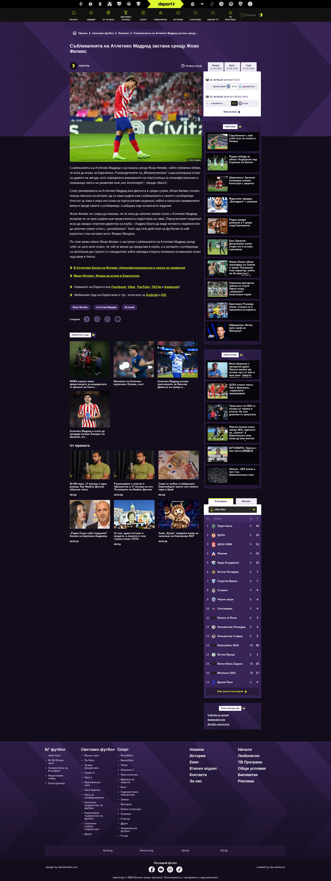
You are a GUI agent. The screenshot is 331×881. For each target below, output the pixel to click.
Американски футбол (129, 830)
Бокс (124, 787)
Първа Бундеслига (91, 766)
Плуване (126, 813)
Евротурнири (56, 783)
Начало (74, 20)
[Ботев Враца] (250, 4)
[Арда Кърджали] (119, 4)
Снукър (125, 818)
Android (152, 295)
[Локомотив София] (231, 4)
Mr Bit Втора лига (229, 97)
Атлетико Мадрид (106, 307)
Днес (232, 67)
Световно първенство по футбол (93, 805)
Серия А (89, 772)
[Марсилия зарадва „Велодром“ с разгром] (232, 204)
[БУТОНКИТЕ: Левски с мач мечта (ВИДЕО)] (232, 454)
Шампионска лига (92, 784)
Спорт (143, 20)
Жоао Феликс (80, 307)
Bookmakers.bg (216, 719)
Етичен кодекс (203, 768)
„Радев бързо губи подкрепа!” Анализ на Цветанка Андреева (88, 534)
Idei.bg (185, 850)
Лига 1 (88, 777)
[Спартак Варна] (138, 4)
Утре (249, 67)
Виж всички (230, 111)
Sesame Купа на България (58, 769)
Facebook (118, 287)
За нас (196, 781)
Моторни (126, 804)
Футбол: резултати (218, 724)
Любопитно (160, 20)
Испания (123, 33)
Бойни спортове (131, 809)
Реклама (246, 781)
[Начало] (75, 33)
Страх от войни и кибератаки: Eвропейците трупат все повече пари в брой (178, 486)
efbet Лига (225, 80)
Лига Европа (92, 790)
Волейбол (127, 755)
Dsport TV (213, 20)
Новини (91, 20)
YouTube (143, 287)
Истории (178, 20)
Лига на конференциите (94, 796)
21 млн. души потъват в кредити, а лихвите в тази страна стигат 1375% (130, 536)
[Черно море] (240, 4)
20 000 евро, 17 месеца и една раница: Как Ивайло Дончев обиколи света (88, 486)
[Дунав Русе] (212, 4)
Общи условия (252, 768)
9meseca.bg (146, 850)
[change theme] (260, 15)
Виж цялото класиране (230, 691)
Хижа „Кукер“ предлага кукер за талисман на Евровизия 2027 (178, 534)
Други (88, 834)
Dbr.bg (224, 850)
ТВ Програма (230, 18)
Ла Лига (89, 760)
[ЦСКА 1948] (100, 4)
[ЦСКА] (90, 4)
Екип (194, 762)
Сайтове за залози (218, 715)
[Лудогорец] (81, 4)
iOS (163, 295)
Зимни (125, 799)
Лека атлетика (129, 774)
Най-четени (230, 354)
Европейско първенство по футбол (93, 815)
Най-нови (230, 126)
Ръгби (124, 835)
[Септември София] (202, 4)
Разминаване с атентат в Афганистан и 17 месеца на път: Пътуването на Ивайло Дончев (133, 486)
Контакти (198, 775)
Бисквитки (248, 775)
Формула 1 (127, 769)
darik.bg (118, 494)
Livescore (195, 20)
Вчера (216, 67)
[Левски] (110, 4)
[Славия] (192, 4)
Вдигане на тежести (127, 781)
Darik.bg (107, 850)
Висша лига (91, 755)
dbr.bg (73, 494)
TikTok (156, 287)
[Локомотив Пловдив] (221, 4)
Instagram (171, 287)
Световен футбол (125, 18)
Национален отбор (55, 777)
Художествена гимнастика (129, 793)
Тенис (124, 765)
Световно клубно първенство (91, 826)
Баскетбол (127, 760)
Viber (131, 287)
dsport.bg (84, 65)
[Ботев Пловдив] (129, 4)
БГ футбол (108, 20)
